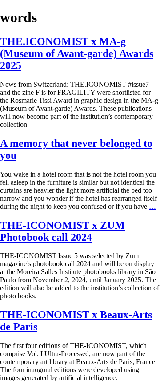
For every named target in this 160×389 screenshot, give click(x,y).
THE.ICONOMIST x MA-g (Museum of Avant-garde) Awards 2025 (76, 53)
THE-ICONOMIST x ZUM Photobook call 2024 (62, 231)
